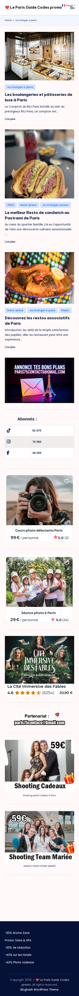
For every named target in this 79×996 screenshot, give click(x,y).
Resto (65, 310)
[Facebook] (8, 453)
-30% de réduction (17, 948)
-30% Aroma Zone (17, 933)
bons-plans (28, 205)
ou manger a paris (20, 87)
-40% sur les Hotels (18, 955)
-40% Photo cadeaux (19, 962)
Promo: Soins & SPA (18, 940)
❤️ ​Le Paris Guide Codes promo (33, 7)
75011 (10, 205)
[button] (69, 5)
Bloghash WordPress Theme (39, 990)
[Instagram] (9, 441)
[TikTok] (9, 430)
